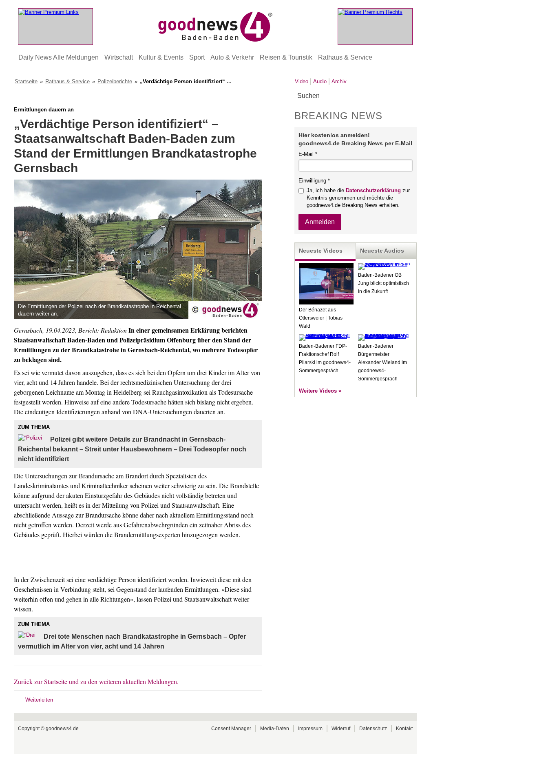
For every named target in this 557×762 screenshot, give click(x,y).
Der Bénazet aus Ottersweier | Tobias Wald (321, 318)
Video (301, 81)
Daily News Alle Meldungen (58, 57)
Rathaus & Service (345, 57)
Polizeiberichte (114, 81)
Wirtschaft (118, 57)
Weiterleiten (39, 700)
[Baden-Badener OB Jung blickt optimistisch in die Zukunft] (385, 265)
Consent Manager (231, 728)
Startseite (26, 81)
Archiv (339, 81)
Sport (197, 57)
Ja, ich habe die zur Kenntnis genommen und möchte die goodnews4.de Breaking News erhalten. (358, 197)
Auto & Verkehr (232, 57)
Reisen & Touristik (286, 57)
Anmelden (320, 221)
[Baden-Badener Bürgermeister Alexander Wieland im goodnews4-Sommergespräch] (385, 336)
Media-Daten (274, 728)
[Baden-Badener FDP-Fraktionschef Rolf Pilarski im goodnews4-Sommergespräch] (326, 336)
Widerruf (341, 728)
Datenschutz (373, 728)
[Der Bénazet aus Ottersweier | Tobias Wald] (326, 303)
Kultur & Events (161, 57)
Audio (320, 81)
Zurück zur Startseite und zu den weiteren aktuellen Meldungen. (96, 681)
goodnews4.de (62, 728)
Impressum (310, 728)
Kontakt (404, 728)
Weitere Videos (318, 391)
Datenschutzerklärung (373, 190)
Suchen (410, 96)
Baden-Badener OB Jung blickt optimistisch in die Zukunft (383, 283)
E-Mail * (307, 154)
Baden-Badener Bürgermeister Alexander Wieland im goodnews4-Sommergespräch (382, 362)
